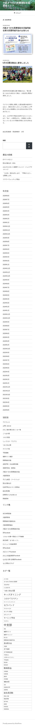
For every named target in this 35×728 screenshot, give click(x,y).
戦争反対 (6, 665)
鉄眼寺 (5, 704)
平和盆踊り (6, 659)
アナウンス (6, 422)
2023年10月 (6, 318)
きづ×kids (6, 579)
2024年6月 (6, 291)
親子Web (6, 701)
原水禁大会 (8, 643)
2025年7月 (6, 245)
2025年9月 (6, 238)
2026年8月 (6, 195)
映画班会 (8, 668)
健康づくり (7, 631)
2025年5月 (6, 253)
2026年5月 (6, 207)
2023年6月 (6, 333)
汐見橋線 (6, 679)
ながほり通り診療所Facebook (12, 559)
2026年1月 (6, 222)
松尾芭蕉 (6, 673)
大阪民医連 (6, 475)
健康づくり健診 (8, 456)
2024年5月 (6, 295)
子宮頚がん (6, 654)
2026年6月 (6, 203)
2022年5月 (6, 368)
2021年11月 (6, 391)
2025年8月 (6, 241)
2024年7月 (6, 287)
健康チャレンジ (8, 634)
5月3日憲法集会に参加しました (16, 63)
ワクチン (6, 621)
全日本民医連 (7, 513)
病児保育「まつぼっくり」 (11, 540)
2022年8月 (6, 356)
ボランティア (7, 614)
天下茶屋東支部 (8, 652)
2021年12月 (6, 387)
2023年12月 (6, 314)
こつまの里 (6, 433)
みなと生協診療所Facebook (11, 555)
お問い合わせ (7, 426)
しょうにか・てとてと (10, 441)
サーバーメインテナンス (9, 601)
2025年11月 (6, 230)
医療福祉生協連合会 (9, 521)
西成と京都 (6, 696)
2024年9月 (6, 280)
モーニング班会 (9, 618)
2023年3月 (6, 341)
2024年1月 (6, 310)
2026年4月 (6, 211)
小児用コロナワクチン (9, 657)
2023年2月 (6, 345)
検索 (4, 140)
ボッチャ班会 (8, 611)
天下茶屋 (6, 649)
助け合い (6, 637)
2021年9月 (6, 398)
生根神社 (6, 689)
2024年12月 (6, 268)
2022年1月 (6, 383)
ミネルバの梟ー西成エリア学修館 (13, 536)
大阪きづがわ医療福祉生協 (11, 472)
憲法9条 (5, 662)
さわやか (6, 584)
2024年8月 (6, 283)
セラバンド (9, 605)
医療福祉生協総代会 (9, 640)
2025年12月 (6, 226)
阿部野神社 (6, 709)
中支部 (8, 624)
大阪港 (5, 646)
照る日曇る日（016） (9, 163)
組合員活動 (6, 491)
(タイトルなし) (7, 159)
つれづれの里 (7, 445)
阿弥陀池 (6, 706)
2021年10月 (6, 394)
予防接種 (5, 452)
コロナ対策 (6, 437)
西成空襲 (6, 698)
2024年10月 (6, 276)
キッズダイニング (12, 594)
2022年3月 (6, 375)
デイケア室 (6, 449)
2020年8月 (6, 410)
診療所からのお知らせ (10, 495)
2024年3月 (6, 303)
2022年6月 (6, 364)
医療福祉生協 (7, 460)
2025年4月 (6, 257)
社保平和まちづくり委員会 (11, 487)
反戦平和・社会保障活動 (10, 464)
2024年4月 (6, 299)
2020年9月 (6, 406)
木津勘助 (6, 671)
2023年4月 (6, 337)
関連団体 (5, 498)
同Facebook (6, 532)
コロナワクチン (11, 598)
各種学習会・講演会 (9, 468)
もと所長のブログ (8, 563)
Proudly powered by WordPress (12, 723)
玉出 (5, 684)
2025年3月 (6, 261)
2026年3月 (6, 215)
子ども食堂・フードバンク (11, 479)
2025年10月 (6, 234)
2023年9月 (6, 322)
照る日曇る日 (7, 483)
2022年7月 (6, 360)
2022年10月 (6, 348)
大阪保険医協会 (8, 525)
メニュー (18, 13)
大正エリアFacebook (9, 552)
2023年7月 (6, 329)
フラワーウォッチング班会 (11, 179)
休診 (5, 628)
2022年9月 (6, 352)
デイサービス (7, 608)
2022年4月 (6, 371)
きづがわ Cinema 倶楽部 (10, 581)
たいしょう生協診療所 (10, 544)
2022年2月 (6, 379)
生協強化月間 (7, 687)
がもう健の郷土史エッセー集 (12, 429)
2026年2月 (6, 218)
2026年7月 (6, 199)
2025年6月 (6, 249)
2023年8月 (6, 326)
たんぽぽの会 (7, 587)
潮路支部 (6, 682)
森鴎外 (5, 676)
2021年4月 (6, 402)
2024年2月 (6, 306)
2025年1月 (6, 264)
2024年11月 (6, 272)
